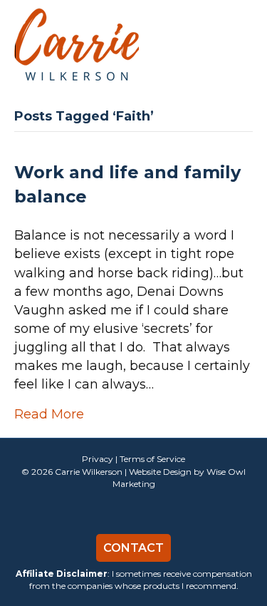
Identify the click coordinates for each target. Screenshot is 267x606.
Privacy (97, 458)
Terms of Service (152, 458)
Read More (49, 414)
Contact (133, 548)
